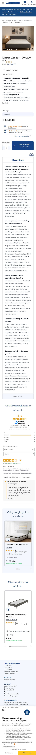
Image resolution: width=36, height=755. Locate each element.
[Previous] (5, 9)
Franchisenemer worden (11, 694)
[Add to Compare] (31, 155)
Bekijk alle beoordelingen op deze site (19, 429)
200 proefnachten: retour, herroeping (15, 702)
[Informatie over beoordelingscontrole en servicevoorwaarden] (29, 426)
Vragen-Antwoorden (10, 686)
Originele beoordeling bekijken (11, 477)
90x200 (7, 114)
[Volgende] (31, 9)
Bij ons (6, 692)
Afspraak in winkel (9, 680)
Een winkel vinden (9, 690)
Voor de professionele (11, 671)
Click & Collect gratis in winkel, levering (16, 704)
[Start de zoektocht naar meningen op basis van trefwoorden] (33, 454)
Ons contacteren (9, 688)
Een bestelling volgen (10, 696)
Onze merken (8, 669)
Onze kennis (8, 667)
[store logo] (12, 3)
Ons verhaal (8, 666)
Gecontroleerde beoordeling (13, 463)
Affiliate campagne (9, 673)
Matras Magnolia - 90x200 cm (17, 545)
